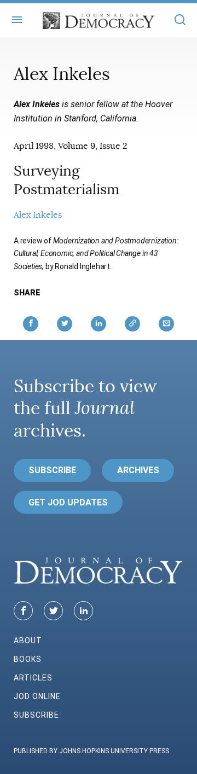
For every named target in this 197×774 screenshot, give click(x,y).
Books (28, 659)
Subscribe (52, 470)
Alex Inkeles (38, 214)
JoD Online (37, 696)
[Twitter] (53, 610)
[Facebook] (23, 610)
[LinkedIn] (83, 610)
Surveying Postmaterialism (66, 180)
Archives (138, 470)
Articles (33, 677)
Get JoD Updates (68, 502)
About (28, 640)
